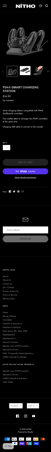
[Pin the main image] (18, 192)
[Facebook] (17, 416)
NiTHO (28, 429)
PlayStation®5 (9, 334)
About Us (7, 279)
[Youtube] (33, 416)
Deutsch (14, 405)
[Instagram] (25, 416)
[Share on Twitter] (14, 192)
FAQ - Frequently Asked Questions (18, 353)
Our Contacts (8, 287)
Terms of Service (10, 294)
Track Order (8, 382)
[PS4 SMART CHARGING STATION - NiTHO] (25, 70)
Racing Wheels (9, 316)
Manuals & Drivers (10, 349)
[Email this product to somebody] (22, 192)
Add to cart (25, 162)
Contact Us (7, 283)
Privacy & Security (10, 291)
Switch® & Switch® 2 (12, 323)
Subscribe (25, 239)
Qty (5, 142)
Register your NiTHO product (16, 345)
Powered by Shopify (25, 432)
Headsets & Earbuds (12, 327)
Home (5, 312)
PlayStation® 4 (9, 338)
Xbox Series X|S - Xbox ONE (15, 331)
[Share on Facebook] (10, 192)
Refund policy (9, 298)
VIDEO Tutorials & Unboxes (14, 357)
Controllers (7, 319)
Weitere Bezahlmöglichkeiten (25, 177)
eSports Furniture (10, 342)
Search (6, 276)
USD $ (31, 405)
